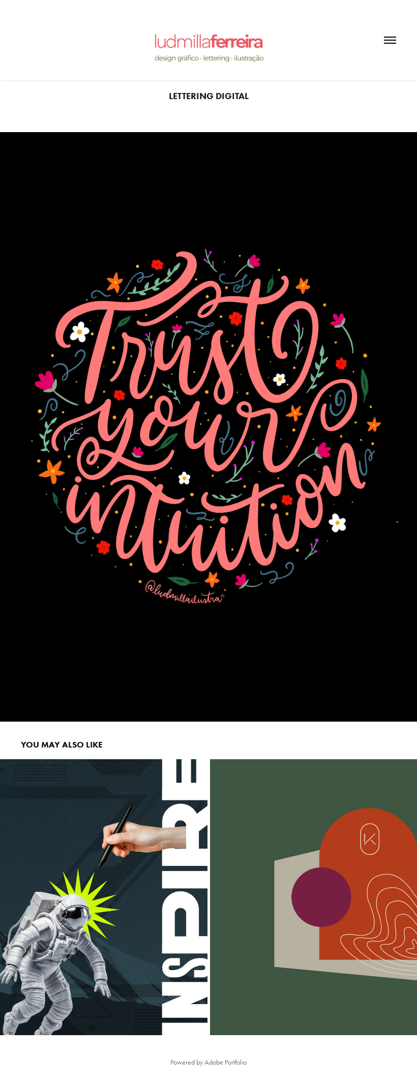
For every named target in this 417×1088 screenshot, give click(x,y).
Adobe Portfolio (225, 1062)
